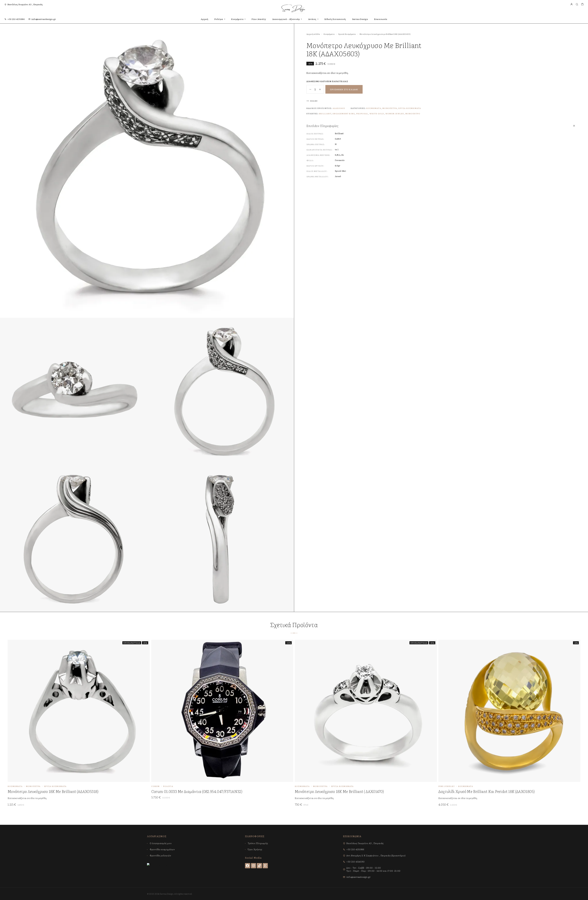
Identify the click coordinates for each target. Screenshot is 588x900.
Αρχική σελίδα (313, 34)
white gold (376, 113)
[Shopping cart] (582, 4)
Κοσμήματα (237, 19)
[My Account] (571, 4)
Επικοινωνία (380, 19)
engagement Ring (344, 113)
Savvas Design (360, 19)
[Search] (577, 4)
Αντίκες (312, 19)
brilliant (325, 113)
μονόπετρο (412, 113)
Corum (155, 786)
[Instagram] (253, 865)
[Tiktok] (259, 865)
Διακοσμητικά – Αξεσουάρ (286, 19)
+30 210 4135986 (16, 19)
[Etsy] (265, 865)
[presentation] (76, 798)
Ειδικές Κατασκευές (335, 19)
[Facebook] (247, 865)
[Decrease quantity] (309, 89)
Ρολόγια (218, 19)
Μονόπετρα (389, 108)
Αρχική (204, 19)
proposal (362, 113)
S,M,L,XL (339, 154)
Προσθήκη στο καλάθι (344, 89)
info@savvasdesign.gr (43, 19)
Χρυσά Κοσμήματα (347, 34)
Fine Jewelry (259, 19)
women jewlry (394, 113)
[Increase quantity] (321, 89)
